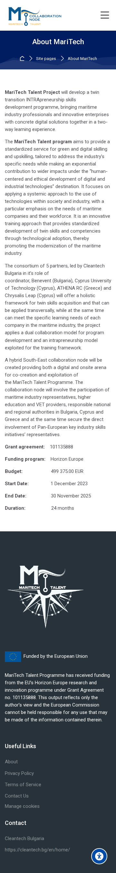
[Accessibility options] (99, 856)
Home (23, 58)
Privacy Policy (19, 773)
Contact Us (17, 796)
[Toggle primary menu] (105, 15)
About (11, 762)
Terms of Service (23, 785)
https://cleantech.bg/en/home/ (37, 850)
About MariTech (82, 59)
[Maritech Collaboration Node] (34, 15)
